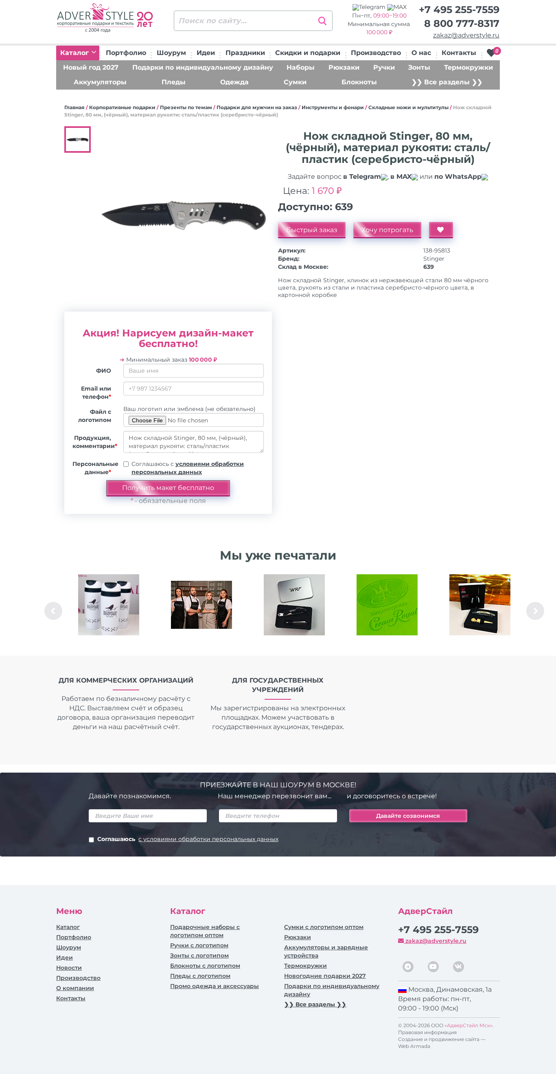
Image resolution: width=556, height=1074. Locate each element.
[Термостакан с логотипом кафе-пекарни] (108, 604)
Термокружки (468, 67)
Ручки (384, 67)
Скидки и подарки (307, 53)
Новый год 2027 (90, 67)
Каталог (75, 53)
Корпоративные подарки (122, 107)
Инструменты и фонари (333, 107)
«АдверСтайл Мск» (468, 1025)
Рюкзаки (343, 67)
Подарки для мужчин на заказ (257, 107)
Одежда (234, 82)
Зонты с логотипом (199, 955)
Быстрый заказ (311, 230)
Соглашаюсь (187, 839)
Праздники (245, 53)
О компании (75, 988)
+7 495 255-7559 (459, 9)
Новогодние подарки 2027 (325, 976)
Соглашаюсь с (187, 468)
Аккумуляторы (100, 82)
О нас (421, 53)
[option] (108, 611)
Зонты (419, 67)
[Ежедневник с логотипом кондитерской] (387, 604)
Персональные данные (94, 468)
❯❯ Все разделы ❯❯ (447, 82)
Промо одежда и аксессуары (214, 986)
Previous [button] (53, 611)
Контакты (459, 53)
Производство (376, 53)
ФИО (103, 370)
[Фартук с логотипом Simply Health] (201, 604)
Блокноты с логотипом (205, 965)
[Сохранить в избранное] (441, 230)
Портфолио (126, 53)
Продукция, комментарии (94, 442)
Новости (69, 967)
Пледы (174, 82)
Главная (74, 107)
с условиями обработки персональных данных (208, 839)
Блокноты (359, 82)
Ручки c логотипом (199, 945)
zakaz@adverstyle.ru (466, 35)
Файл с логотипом (94, 416)
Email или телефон (96, 392)
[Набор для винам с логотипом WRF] (294, 604)
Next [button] (535, 611)
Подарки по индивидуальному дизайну (202, 67)
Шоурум (171, 53)
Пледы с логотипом (200, 976)
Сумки (295, 82)
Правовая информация (427, 1032)
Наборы (301, 67)
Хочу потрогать (387, 230)
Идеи (206, 53)
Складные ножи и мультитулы (408, 107)
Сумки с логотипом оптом (323, 927)
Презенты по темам (186, 107)
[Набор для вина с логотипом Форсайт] (479, 604)
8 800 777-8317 (461, 23)
